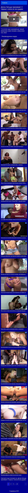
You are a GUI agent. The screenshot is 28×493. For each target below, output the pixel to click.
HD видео (14, 30)
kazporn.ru (13, 491)
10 (17, 484)
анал (9, 29)
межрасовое (4, 30)
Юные (5, 32)
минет (9, 30)
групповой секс (15, 29)
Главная (4, 3)
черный (22, 29)
